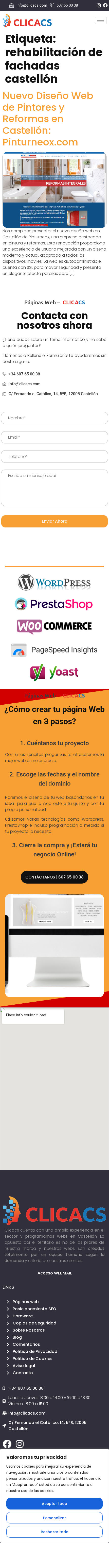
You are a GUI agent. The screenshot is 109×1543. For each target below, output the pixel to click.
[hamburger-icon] (100, 20)
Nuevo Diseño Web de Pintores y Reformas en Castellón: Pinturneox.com (48, 118)
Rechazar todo (54, 1531)
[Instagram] (19, 1443)
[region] (54, 1496)
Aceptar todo (54, 1503)
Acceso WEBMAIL (55, 1273)
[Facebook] (7, 1443)
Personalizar (54, 1517)
